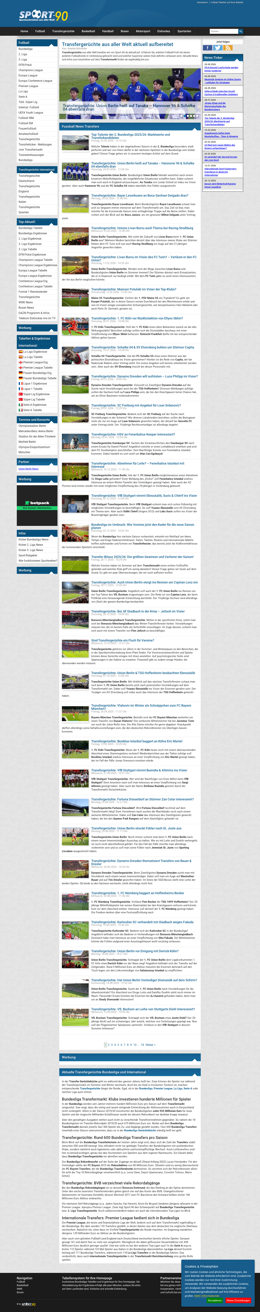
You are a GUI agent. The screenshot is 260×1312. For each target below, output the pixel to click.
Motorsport (143, 31)
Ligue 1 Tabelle (32, 389)
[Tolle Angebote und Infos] (37, 525)
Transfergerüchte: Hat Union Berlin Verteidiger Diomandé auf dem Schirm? (144, 980)
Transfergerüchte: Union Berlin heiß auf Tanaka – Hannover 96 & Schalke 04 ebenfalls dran (142, 164)
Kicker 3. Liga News (31, 550)
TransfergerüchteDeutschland (29, 178)
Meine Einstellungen (238, 1300)
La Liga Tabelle (32, 357)
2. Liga (23, 54)
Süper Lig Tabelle (34, 399)
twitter (218, 47)
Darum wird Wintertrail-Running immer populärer (220, 185)
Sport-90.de (43, 15)
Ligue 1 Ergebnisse (35, 383)
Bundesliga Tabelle (30, 228)
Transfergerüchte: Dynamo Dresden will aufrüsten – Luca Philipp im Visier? (144, 376)
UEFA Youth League (31, 112)
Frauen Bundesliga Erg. (37, 373)
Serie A (23, 96)
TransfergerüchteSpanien (29, 209)
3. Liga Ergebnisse (30, 244)
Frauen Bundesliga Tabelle (39, 378)
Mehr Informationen (206, 1295)
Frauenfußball (27, 128)
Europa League (28, 75)
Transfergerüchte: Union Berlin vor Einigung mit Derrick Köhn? (135, 951)
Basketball (88, 31)
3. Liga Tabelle (28, 249)
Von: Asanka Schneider (74, 48)
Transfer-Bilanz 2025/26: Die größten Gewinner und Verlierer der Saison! (142, 557)
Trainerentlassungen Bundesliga (31, 157)
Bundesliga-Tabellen (86, 1281)
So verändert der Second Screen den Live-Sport (220, 158)
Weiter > (150, 1045)
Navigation (24, 1278)
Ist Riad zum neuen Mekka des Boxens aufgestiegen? (219, 147)
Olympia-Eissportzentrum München (34, 449)
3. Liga (23, 59)
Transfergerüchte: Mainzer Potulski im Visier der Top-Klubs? (133, 289)
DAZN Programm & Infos (34, 313)
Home (24, 31)
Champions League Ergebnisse (38, 265)
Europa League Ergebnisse (35, 275)
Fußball (40, 31)
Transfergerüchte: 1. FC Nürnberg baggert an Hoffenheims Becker (137, 893)
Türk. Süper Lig (28, 102)
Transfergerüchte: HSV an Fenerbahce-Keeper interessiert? (133, 434)
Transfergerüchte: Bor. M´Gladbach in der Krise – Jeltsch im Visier (138, 611)
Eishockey (163, 31)
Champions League (31, 70)
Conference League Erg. (33, 281)
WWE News (26, 302)
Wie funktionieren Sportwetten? (38, 560)
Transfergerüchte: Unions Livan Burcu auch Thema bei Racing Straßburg (142, 228)
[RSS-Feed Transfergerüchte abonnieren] (228, 47)
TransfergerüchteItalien (29, 199)
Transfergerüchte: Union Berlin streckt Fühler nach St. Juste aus (136, 828)
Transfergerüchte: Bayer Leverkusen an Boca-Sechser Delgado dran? (139, 195)
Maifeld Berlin (27, 441)
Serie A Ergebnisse (34, 404)
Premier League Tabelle (38, 367)
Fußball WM (26, 118)
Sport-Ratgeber (28, 555)
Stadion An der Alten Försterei (37, 436)
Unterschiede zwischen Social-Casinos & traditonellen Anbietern (221, 93)
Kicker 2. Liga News (31, 544)
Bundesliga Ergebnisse (33, 233)
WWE (19, 1288)
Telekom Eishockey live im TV (37, 318)
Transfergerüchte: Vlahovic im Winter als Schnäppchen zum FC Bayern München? (141, 707)
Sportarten (184, 31)
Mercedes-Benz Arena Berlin (36, 431)
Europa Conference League (35, 80)
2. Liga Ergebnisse (30, 238)
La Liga (23, 91)
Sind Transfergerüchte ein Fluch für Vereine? (122, 640)
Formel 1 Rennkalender (33, 291)
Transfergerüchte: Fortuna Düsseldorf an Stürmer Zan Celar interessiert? (142, 799)
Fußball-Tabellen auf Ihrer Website (227, 2)
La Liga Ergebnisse (35, 351)
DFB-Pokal (25, 65)
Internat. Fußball (29, 107)
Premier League (28, 86)
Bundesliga (26, 49)
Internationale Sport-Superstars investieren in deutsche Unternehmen (220, 171)
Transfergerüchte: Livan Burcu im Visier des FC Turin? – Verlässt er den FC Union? (144, 258)
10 (135, 1045)
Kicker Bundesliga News (33, 539)
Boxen (125, 31)
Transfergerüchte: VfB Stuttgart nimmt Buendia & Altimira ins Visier (139, 770)
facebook (207, 47)
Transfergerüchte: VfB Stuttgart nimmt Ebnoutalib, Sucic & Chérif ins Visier (144, 495)
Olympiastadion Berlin (32, 426)
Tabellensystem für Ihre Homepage (87, 1278)
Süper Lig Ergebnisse (36, 394)
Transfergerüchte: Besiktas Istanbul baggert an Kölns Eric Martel (136, 741)
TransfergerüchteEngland (29, 189)
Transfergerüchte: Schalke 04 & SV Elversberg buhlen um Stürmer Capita (142, 347)
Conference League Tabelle (35, 286)
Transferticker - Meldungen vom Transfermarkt (35, 147)
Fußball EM (26, 123)
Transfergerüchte (63, 31)
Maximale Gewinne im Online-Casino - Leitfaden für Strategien (222, 81)
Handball (108, 31)
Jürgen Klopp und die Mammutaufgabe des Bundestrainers (215, 106)
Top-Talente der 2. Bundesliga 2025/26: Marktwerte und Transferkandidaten (130, 136)
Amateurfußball (28, 134)
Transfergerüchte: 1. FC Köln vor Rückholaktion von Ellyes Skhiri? (137, 318)
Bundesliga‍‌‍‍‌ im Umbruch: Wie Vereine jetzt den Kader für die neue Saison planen (142, 526)
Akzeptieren (215, 1300)
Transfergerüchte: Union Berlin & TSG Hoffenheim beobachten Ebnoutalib (143, 673)
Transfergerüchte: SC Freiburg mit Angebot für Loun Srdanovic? (136, 405)
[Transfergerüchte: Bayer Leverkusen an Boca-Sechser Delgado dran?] (130, 93)
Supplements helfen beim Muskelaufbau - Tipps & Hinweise (221, 135)
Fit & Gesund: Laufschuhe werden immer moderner (221, 69)
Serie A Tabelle (32, 410)
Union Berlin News (28, 468)
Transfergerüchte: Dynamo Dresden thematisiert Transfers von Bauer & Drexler (141, 862)
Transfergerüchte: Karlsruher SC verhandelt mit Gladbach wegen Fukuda (142, 922)
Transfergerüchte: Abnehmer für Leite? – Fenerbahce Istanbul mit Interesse (137, 465)
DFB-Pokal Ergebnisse (32, 254)
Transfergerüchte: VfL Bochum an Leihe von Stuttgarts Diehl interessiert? (143, 1009)
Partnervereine (171, 1278)
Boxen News (26, 307)
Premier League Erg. (35, 362)
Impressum (202, 2)
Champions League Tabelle (36, 260)
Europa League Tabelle (33, 270)
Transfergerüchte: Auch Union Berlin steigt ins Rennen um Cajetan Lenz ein (144, 582)
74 (142, 1045)
